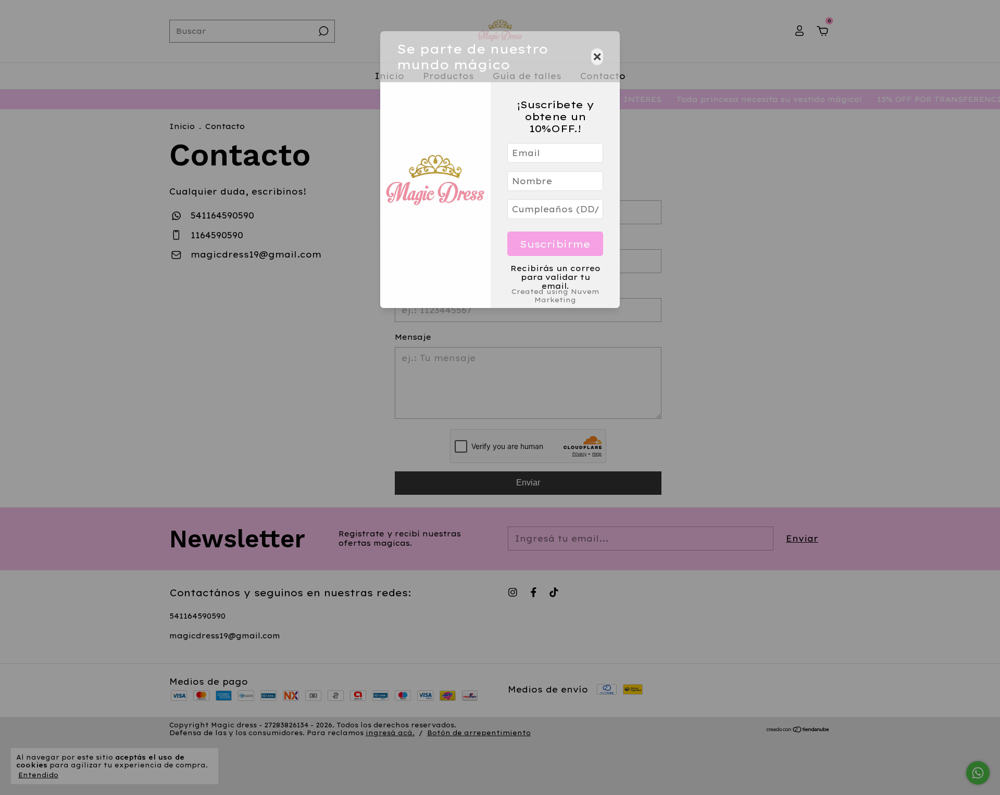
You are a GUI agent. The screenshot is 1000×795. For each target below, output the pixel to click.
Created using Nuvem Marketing (555, 295)
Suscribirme (555, 244)
